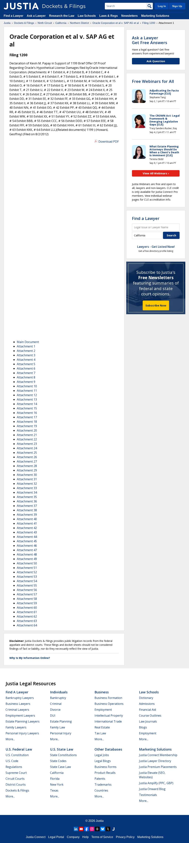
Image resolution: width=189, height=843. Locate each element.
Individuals (59, 692)
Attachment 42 (27, 528)
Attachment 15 (27, 408)
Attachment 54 (27, 581)
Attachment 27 (27, 461)
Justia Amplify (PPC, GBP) (156, 783)
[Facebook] (86, 829)
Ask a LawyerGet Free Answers (149, 40)
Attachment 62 (27, 616)
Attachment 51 (27, 568)
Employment (103, 710)
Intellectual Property (108, 715)
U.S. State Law (61, 749)
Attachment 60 (27, 608)
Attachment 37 (27, 506)
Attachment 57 (27, 594)
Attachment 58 (27, 599)
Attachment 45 (27, 541)
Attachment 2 (26, 351)
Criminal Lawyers (17, 710)
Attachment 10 (27, 386)
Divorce (55, 710)
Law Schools (87, 15)
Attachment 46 (27, 546)
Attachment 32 (27, 484)
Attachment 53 (27, 577)
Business (101, 692)
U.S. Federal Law (19, 749)
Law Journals (148, 721)
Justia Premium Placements (158, 767)
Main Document (28, 342)
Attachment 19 (27, 426)
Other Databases (108, 749)
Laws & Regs (108, 15)
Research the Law (61, 15)
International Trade (108, 721)
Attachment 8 (26, 377)
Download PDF (108, 141)
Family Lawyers (16, 727)
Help (85, 837)
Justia (100, 820)
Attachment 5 (26, 364)
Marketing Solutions (155, 15)
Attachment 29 (27, 470)
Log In (162, 6)
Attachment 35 (27, 497)
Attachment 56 (27, 590)
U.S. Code (12, 761)
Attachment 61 (27, 612)
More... (10, 739)
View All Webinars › (156, 173)
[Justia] (21, 6)
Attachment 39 (27, 515)
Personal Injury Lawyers (22, 733)
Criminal (55, 704)
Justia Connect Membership (158, 755)
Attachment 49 (27, 559)
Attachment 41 (27, 523)
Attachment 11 (27, 391)
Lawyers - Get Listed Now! (156, 247)
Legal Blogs (102, 761)
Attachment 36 (27, 501)
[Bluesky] (102, 829)
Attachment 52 (27, 572)
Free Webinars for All (153, 81)
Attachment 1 (26, 346)
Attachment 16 (27, 413)
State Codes (58, 761)
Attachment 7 (26, 373)
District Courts (16, 784)
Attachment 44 (27, 537)
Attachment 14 (27, 404)
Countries (101, 790)
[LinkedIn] (76, 829)
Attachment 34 (27, 492)
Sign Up (177, 6)
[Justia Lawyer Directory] (113, 829)
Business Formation (108, 698)
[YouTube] (81, 829)
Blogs (143, 727)
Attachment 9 (26, 382)
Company (73, 837)
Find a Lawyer (13, 15)
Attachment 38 (27, 510)
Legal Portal (56, 837)
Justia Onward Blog (152, 789)
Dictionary (146, 698)
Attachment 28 (27, 466)
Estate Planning (61, 721)
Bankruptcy (58, 698)
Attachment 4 (26, 360)
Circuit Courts (15, 779)
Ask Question (156, 61)
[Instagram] (92, 829)
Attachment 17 (27, 417)
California (56, 773)
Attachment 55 (27, 585)
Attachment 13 (27, 399)
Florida (54, 779)
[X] (108, 829)
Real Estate (102, 727)
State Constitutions (63, 755)
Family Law (57, 727)
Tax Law (100, 733)
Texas (54, 790)
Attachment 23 (27, 444)
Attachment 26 (27, 457)
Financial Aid (147, 710)
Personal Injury (60, 733)
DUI (52, 715)
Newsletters (129, 15)
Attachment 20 (27, 430)
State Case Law (60, 767)
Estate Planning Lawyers (22, 721)
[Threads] (97, 829)
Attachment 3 (26, 355)
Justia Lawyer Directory (155, 761)
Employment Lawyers (20, 715)
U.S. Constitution (17, 755)
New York (56, 784)
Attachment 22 (27, 439)
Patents (99, 779)
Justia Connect (35, 837)
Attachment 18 (27, 422)
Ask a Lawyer (36, 15)
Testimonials (148, 795)
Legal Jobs (101, 755)
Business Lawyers (18, 704)
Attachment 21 (27, 435)
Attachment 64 (27, 625)
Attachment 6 (26, 368)
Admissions (147, 704)
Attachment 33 (27, 488)
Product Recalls (105, 773)
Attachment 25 (27, 453)
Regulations (14, 767)
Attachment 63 (27, 621)
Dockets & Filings (17, 790)
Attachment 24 (27, 448)
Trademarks (102, 784)
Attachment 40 (27, 519)
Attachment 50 (27, 563)
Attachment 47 (27, 550)
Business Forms (105, 767)
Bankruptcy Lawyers (20, 698)
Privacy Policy (125, 837)
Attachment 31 (27, 479)
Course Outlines (150, 715)
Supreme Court (16, 773)
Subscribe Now (155, 305)
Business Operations (108, 704)
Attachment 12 (27, 395)
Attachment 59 (27, 603)
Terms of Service (102, 837)
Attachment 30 (27, 475)
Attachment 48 (27, 554)
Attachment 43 (27, 532)
